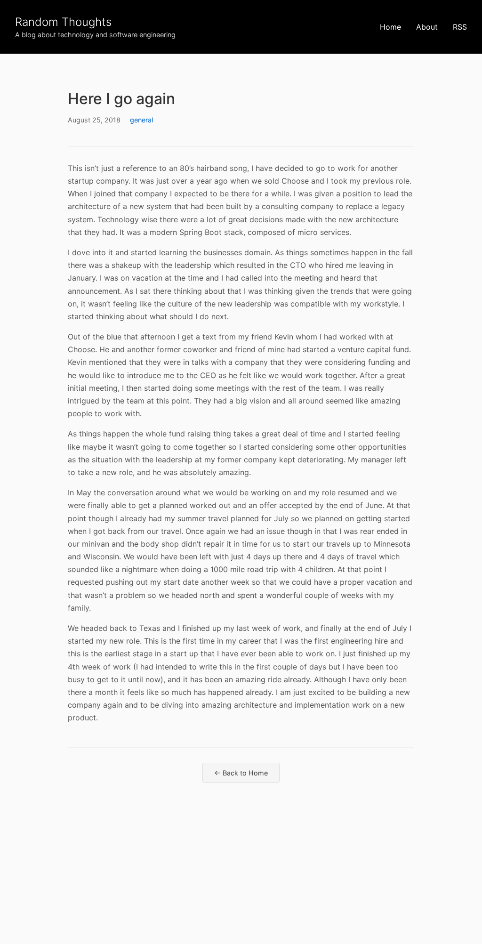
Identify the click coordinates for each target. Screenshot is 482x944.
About (427, 27)
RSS (460, 27)
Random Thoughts (63, 22)
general (141, 120)
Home (390, 27)
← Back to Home (241, 773)
